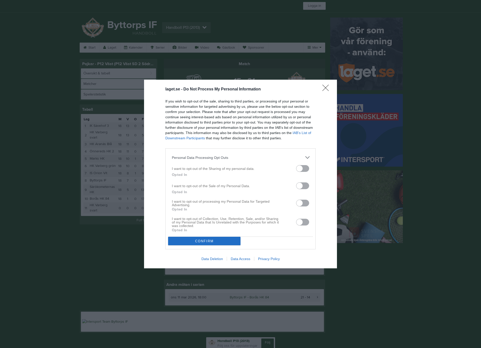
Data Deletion (212, 259)
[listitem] (240, 157)
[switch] (302, 168)
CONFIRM (204, 241)
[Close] (327, 89)
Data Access (240, 259)
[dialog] (240, 174)
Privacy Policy (269, 259)
